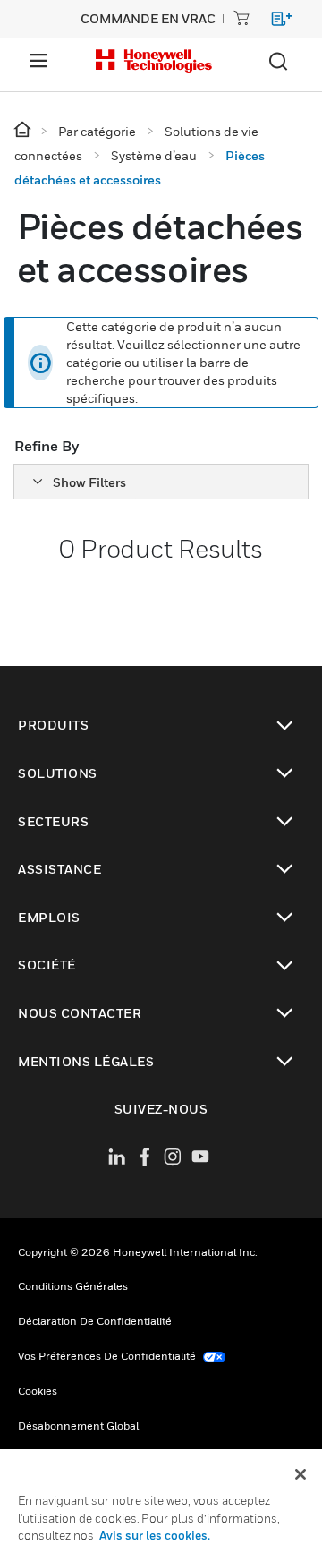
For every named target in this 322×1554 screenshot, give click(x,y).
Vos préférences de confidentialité (108, 1355)
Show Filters (89, 482)
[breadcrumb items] (23, 130)
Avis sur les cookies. (153, 1535)
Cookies (37, 1390)
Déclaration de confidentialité (95, 1321)
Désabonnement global (78, 1425)
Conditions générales (73, 1286)
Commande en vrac (148, 18)
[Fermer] (300, 1474)
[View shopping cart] (273, 22)
